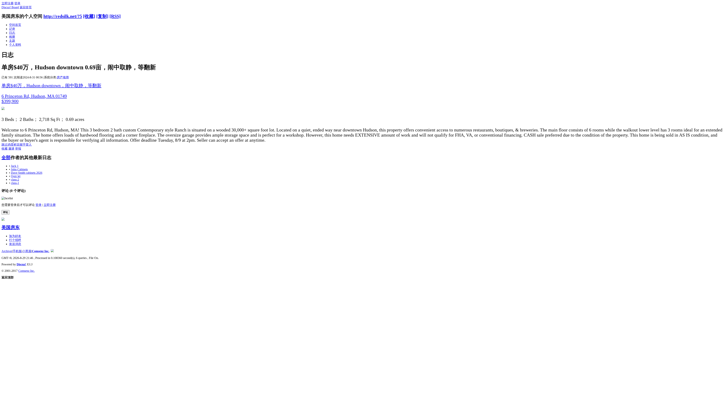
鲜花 (17, 144)
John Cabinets (19, 169)
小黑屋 (26, 251)
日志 (12, 32)
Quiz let (15, 176)
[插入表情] (7, 198)
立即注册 (8, 3)
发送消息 (15, 244)
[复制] (102, 16)
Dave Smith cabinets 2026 (26, 172)
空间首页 (15, 24)
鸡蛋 (11, 144)
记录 (12, 28)
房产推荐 (63, 77)
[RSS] (115, 16)
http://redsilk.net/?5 (62, 16)
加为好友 (15, 236)
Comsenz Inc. (40, 251)
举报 (18, 148)
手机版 (17, 251)
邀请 (11, 148)
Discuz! (21, 264)
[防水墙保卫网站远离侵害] (52, 251)
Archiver (7, 251)
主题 (12, 40)
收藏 (5, 148)
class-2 (15, 179)
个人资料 (15, 44)
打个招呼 (15, 240)
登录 (17, 3)
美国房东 (11, 227)
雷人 (29, 144)
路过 (5, 144)
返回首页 (26, 7)
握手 (23, 144)
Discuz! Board (10, 7)
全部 (6, 157)
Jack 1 (15, 166)
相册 (12, 36)
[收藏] (89, 16)
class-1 (15, 183)
